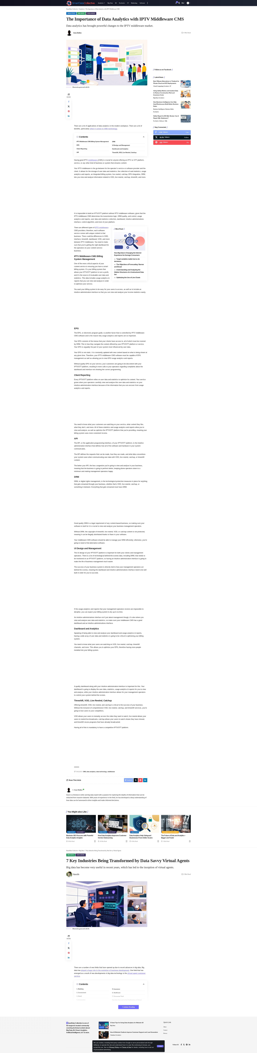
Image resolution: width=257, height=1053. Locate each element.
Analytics (71, 13)
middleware (93, 160)
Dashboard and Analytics (120, 149)
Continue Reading (128, 1007)
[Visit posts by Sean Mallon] (68, 789)
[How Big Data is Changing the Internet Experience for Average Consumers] (129, 241)
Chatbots (112, 1035)
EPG (78, 145)
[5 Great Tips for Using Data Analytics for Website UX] (104, 1025)
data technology (101, 771)
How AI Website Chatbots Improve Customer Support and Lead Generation (134, 1032)
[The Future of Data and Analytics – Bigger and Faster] (176, 824)
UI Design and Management (121, 145)
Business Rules (169, 109)
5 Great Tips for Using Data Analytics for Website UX (126, 1022)
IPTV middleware (101, 228)
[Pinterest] (172, 142)
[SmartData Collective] (80, 3)
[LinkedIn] (189, 1044)
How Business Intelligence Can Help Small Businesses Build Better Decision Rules (165, 104)
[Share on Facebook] (68, 101)
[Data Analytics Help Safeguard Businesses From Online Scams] (144, 824)
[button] (160, 1046)
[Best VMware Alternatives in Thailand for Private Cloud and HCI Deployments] (186, 84)
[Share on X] (68, 106)
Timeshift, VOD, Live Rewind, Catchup (124, 152)
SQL (166, 121)
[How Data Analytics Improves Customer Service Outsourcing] (112, 824)
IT (170, 86)
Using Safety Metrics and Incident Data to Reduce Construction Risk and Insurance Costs (165, 93)
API (78, 152)
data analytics (91, 771)
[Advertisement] (110, 107)
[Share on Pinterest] (68, 111)
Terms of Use (126, 1047)
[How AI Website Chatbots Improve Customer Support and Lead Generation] (104, 1035)
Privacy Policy (114, 1047)
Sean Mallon (77, 32)
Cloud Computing (158, 86)
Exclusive (91, 13)
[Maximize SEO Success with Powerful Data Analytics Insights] (81, 824)
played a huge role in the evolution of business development (105, 970)
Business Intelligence (159, 109)
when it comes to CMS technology (103, 129)
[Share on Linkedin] (68, 116)
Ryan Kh (76, 874)
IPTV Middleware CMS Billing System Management (93, 141)
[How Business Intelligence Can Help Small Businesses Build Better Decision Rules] (186, 105)
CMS (84, 771)
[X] (172, 137)
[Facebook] (172, 132)
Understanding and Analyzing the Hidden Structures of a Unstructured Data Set (129, 272)
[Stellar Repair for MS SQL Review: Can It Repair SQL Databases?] (186, 118)
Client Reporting (82, 149)
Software (161, 121)
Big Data (81, 13)
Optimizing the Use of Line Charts (128, 277)
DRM (113, 141)
